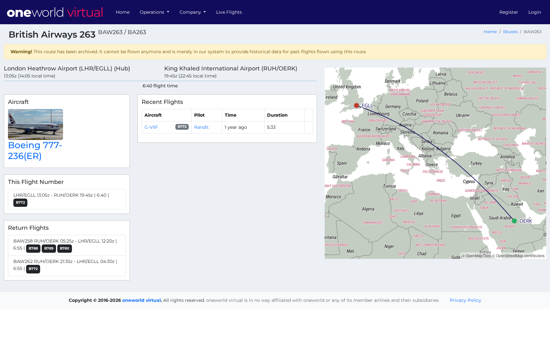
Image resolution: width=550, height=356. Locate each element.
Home (123, 12)
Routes (510, 31)
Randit (201, 127)
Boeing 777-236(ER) (35, 150)
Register (508, 12)
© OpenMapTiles (476, 255)
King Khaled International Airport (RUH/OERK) (230, 68)
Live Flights (229, 12)
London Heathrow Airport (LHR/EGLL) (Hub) (67, 68)
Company (191, 12)
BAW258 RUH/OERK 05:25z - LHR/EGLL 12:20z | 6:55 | (65, 244)
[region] (435, 163)
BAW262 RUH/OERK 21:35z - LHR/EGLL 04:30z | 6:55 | (65, 264)
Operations (153, 12)
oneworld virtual (141, 300)
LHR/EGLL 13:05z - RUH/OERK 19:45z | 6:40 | (61, 198)
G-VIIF (151, 127)
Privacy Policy (465, 300)
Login (534, 12)
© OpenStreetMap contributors (518, 255)
